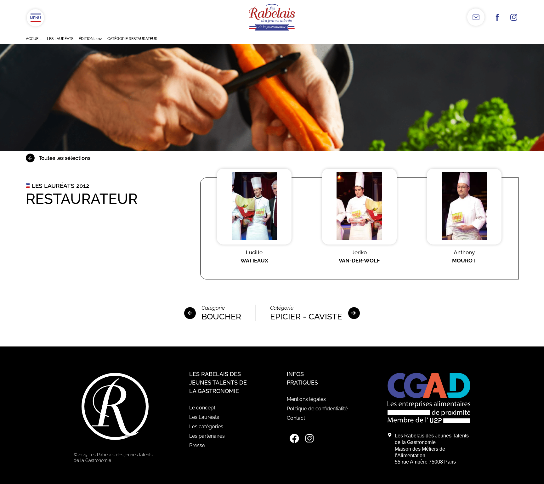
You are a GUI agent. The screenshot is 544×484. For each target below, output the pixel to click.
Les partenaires (207, 436)
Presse (197, 445)
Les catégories (206, 427)
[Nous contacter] (475, 17)
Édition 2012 (90, 39)
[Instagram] (309, 438)
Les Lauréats (60, 39)
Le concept (202, 408)
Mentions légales (306, 399)
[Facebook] (294, 438)
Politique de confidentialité (317, 409)
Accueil (34, 39)
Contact (296, 418)
